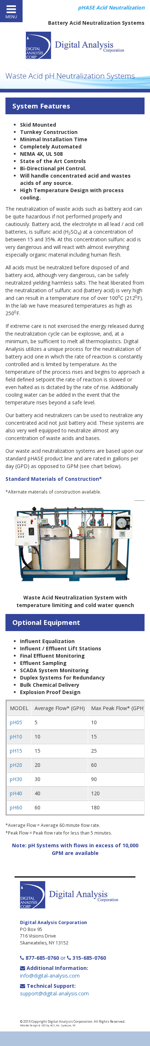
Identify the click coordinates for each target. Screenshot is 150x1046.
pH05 (16, 722)
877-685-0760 (41, 957)
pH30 (16, 779)
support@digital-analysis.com (54, 993)
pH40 (16, 793)
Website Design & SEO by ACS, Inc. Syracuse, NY (47, 1025)
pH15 (16, 750)
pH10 (16, 736)
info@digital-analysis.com (50, 975)
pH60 (16, 807)
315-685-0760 (88, 957)
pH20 (16, 764)
